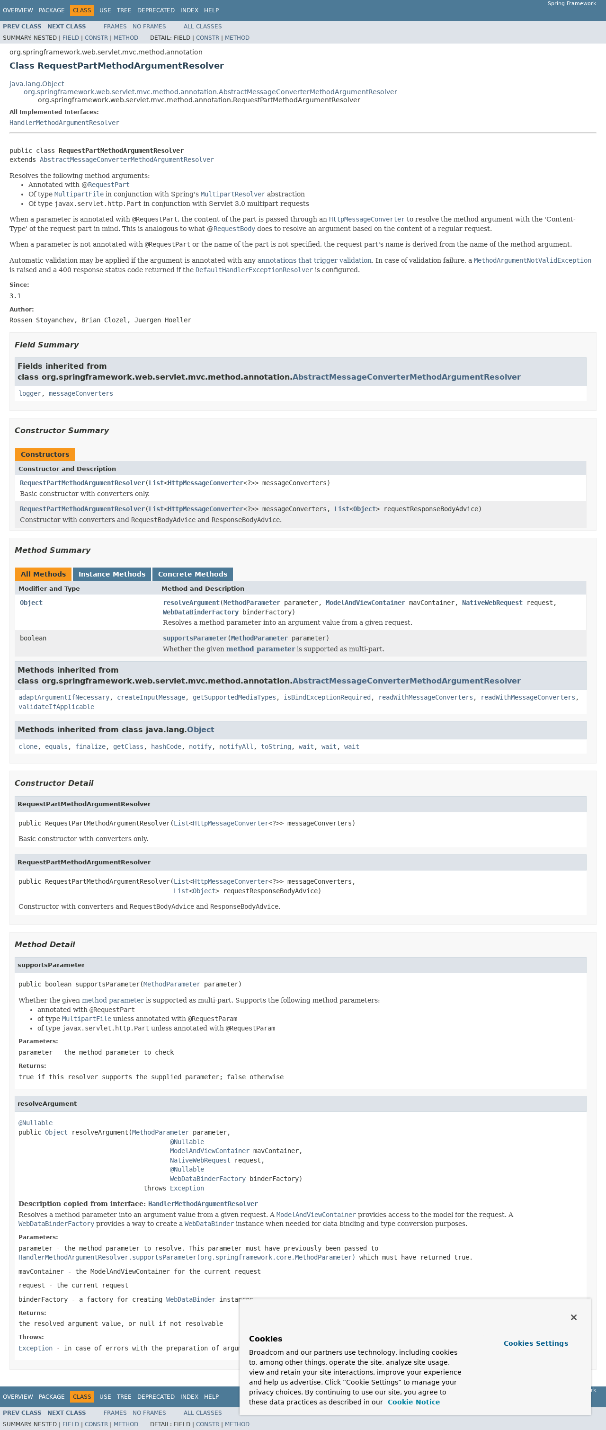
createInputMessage (151, 697)
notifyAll (236, 746)
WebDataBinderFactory (201, 612)
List (156, 483)
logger (29, 393)
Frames (115, 26)
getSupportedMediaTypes (234, 697)
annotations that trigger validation (315, 260)
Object (364, 509)
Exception (187, 1188)
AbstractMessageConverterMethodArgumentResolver (127, 159)
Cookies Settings (536, 1343)
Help (211, 10)
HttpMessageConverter (205, 483)
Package (52, 10)
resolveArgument (191, 602)
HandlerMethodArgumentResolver (64, 122)
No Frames (149, 26)
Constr (96, 38)
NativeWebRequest (492, 602)
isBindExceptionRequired (327, 697)
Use (105, 10)
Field (70, 38)
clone (27, 746)
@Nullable (35, 1123)
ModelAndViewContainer (365, 602)
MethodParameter (251, 602)
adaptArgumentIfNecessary (63, 697)
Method (126, 38)
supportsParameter (195, 638)
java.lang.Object (36, 84)
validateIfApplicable (56, 707)
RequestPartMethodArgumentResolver (82, 483)
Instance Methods (112, 574)
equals (56, 746)
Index (189, 10)
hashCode (166, 746)
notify (200, 746)
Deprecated (156, 10)
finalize (90, 746)
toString (276, 746)
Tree (124, 10)
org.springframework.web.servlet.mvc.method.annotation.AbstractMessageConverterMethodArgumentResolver (210, 92)
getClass (128, 746)
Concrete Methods (192, 574)
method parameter (260, 649)
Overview (18, 10)
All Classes (203, 26)
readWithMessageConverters (425, 697)
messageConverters (81, 393)
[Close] (573, 1317)
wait (306, 746)
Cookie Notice (412, 1402)
